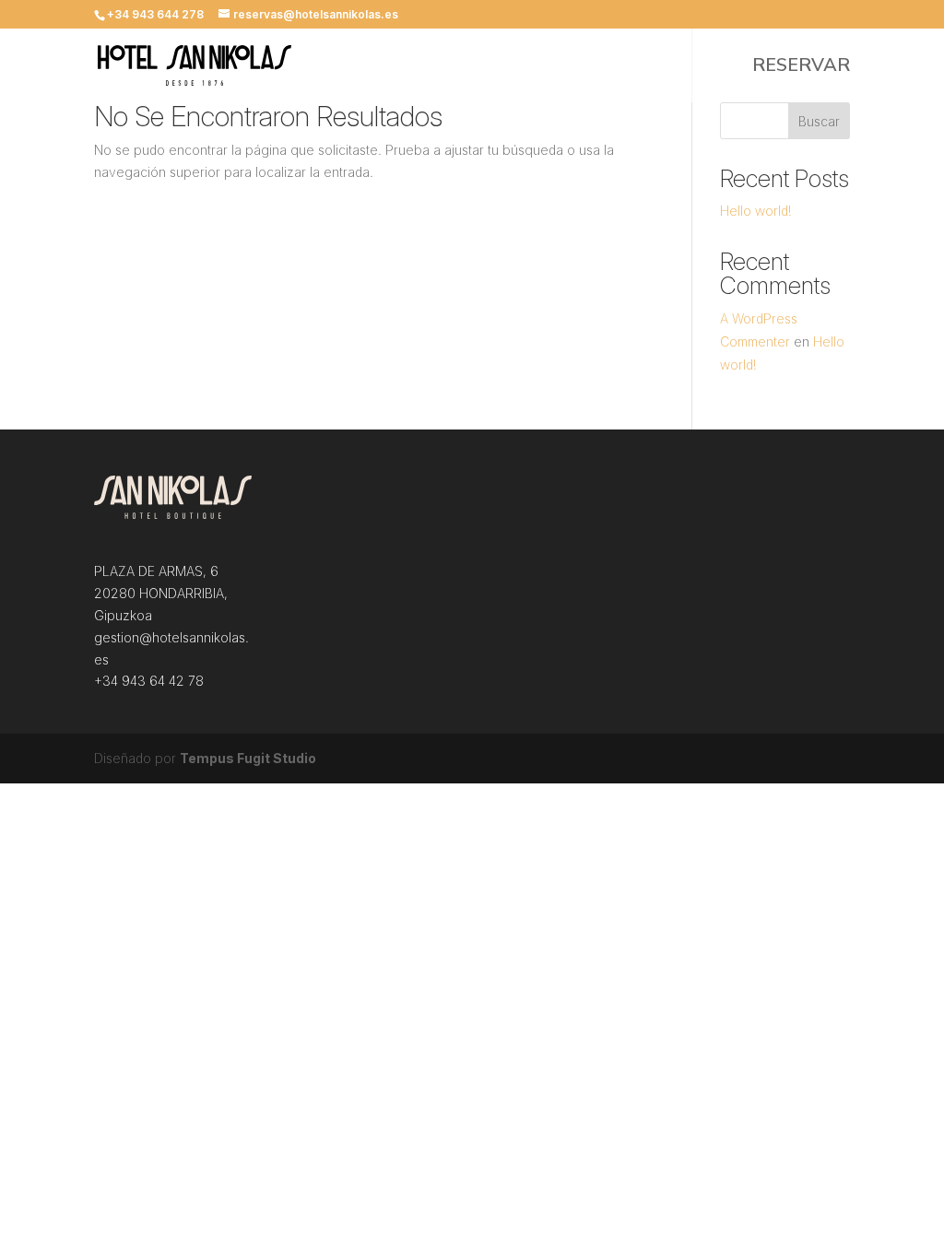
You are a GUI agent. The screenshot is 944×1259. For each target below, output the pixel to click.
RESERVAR (801, 68)
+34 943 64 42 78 (149, 680)
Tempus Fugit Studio (248, 758)
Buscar (819, 121)
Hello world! (756, 210)
